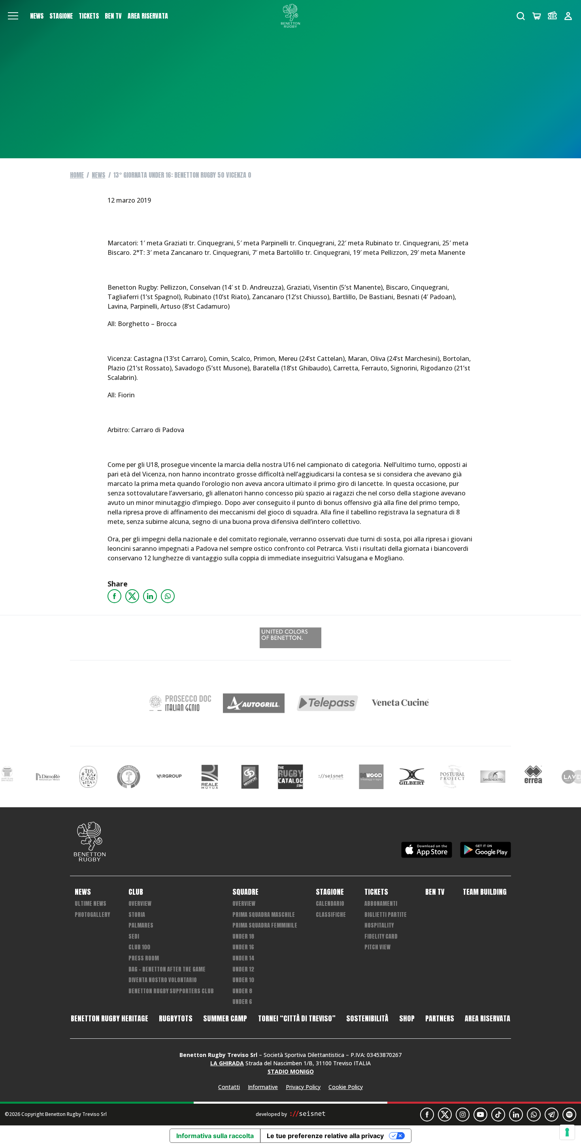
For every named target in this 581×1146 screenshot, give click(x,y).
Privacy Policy (303, 1087)
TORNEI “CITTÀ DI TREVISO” (297, 1019)
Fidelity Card (381, 936)
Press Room (143, 958)
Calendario (330, 904)
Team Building (485, 892)
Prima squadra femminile (264, 925)
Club (135, 892)
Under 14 (243, 958)
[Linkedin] (150, 596)
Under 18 (243, 936)
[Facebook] (114, 596)
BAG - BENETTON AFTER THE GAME (167, 969)
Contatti (229, 1087)
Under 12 (243, 969)
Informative (263, 1087)
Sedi (133, 936)
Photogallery (92, 915)
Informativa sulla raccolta (215, 1136)
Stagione (61, 16)
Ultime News (90, 904)
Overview (139, 904)
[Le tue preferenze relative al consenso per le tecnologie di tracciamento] (567, 1132)
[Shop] (536, 16)
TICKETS (89, 16)
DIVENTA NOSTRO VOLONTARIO (162, 980)
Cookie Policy (345, 1087)
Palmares (140, 925)
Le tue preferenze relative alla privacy (325, 1136)
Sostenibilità (367, 1019)
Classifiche (331, 915)
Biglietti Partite (385, 915)
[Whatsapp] (168, 596)
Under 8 (242, 991)
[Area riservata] (568, 16)
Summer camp (225, 1019)
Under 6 (242, 1002)
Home (77, 175)
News (36, 16)
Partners (439, 1019)
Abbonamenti (380, 904)
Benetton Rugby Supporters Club (171, 991)
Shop (407, 1019)
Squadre (245, 892)
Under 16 (243, 947)
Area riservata (148, 16)
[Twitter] (132, 596)
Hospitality (379, 925)
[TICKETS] (552, 16)
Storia (136, 915)
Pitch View (377, 947)
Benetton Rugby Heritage (109, 1019)
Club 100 (139, 947)
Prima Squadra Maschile (263, 915)
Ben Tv (113, 16)
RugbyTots (175, 1019)
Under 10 (243, 980)
